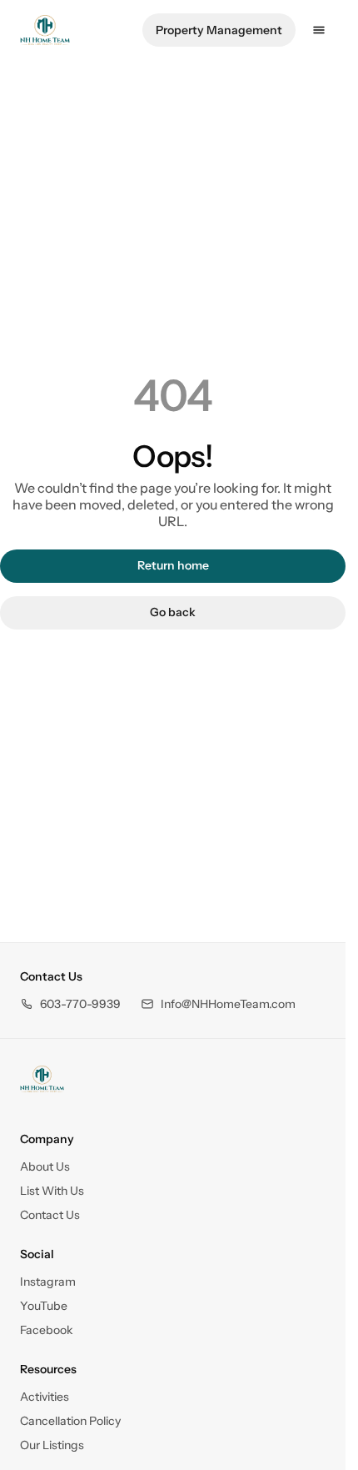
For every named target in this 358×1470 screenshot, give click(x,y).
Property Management (219, 30)
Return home (173, 565)
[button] (70, 1004)
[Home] (42, 1079)
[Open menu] (319, 30)
